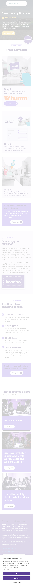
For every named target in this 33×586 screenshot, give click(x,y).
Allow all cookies (16, 574)
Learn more (6, 569)
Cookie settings (16, 582)
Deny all (16, 578)
